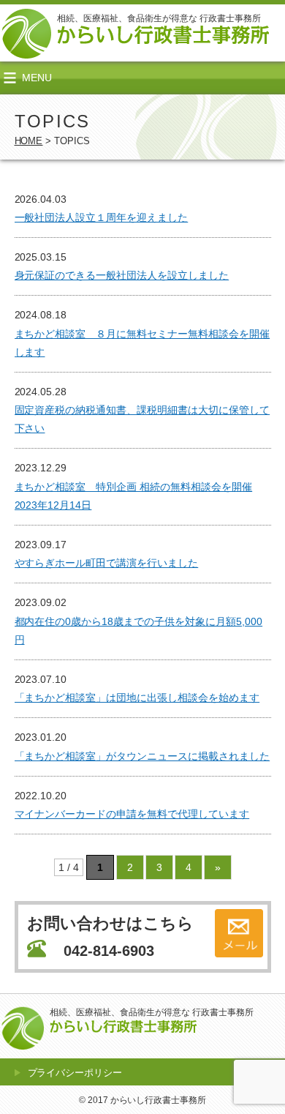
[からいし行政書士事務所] (163, 36)
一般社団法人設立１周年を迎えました (102, 217)
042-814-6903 (109, 951)
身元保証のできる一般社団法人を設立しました (122, 275)
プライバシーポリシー (75, 1072)
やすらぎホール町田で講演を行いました (107, 563)
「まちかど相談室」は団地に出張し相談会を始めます (137, 697)
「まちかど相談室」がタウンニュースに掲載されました (142, 756)
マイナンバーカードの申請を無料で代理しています (132, 814)
